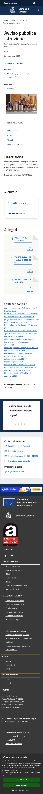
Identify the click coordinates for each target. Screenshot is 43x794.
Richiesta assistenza (13, 743)
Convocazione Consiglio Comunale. (18, 353)
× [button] (40, 756)
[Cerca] (38, 10)
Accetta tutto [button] (21, 780)
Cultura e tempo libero (14, 604)
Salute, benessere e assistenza (17, 645)
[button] (21, 790)
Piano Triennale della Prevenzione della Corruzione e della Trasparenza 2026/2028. (20, 342)
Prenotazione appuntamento (17, 732)
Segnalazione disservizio (15, 736)
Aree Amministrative (13, 570)
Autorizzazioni (11, 649)
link (10, 775)
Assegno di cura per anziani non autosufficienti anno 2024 (17, 357)
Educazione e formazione (15, 630)
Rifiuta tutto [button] (21, 785)
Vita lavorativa (11, 608)
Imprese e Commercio (14, 611)
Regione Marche (10, 2)
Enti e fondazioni (12, 577)
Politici (8, 581)
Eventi (8, 683)
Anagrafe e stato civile (14, 600)
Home (5, 20)
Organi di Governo (12, 566)
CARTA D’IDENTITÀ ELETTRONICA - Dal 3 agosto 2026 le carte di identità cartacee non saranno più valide (20, 333)
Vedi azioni (21, 63)
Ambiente (9, 642)
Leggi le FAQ (10, 739)
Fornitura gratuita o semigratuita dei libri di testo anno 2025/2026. (21, 349)
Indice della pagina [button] (15, 123)
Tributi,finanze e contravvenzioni (18, 638)
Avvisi (21, 20)
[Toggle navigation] (4, 10)
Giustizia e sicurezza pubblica (17, 634)
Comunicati (10, 665)
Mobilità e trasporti (13, 619)
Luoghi (8, 679)
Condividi (8, 63)
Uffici (7, 574)
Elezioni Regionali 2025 (13, 361)
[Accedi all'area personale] (33, 3)
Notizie (8, 661)
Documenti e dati (12, 589)
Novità (13, 20)
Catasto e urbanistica (14, 615)
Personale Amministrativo (16, 585)
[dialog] (21, 774)
